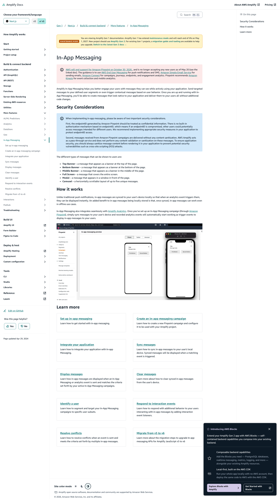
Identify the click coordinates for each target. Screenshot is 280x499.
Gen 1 (60, 25)
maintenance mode (159, 38)
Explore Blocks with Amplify (218, 488)
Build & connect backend (92, 25)
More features (118, 25)
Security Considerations (80, 107)
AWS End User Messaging (114, 72)
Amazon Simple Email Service (176, 72)
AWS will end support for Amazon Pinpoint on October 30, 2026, (99, 69)
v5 (34, 21)
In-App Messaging (139, 25)
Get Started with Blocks (253, 488)
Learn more (68, 307)
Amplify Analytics (117, 211)
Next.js (12, 21)
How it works (70, 189)
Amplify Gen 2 (118, 41)
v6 (43, 21)
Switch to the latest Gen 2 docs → (110, 44)
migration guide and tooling (166, 41)
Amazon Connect (91, 75)
